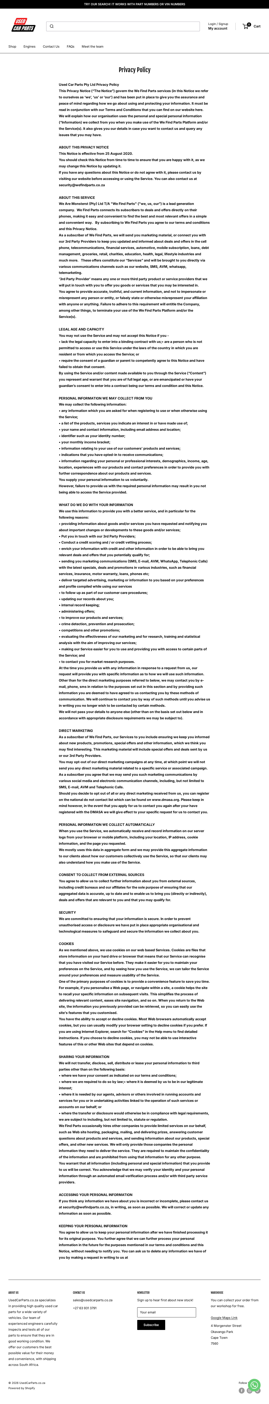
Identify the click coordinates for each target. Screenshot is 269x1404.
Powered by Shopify (21, 1388)
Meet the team (92, 46)
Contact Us (51, 46)
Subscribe (151, 1325)
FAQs (70, 46)
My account (217, 28)
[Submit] (51, 26)
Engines (30, 46)
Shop (12, 46)
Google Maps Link (224, 1318)
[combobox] (123, 26)
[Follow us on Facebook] (242, 1391)
